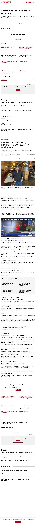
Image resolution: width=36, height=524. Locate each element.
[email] (21, 23)
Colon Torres (3, 204)
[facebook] (14, 23)
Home (2, 7)
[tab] (4, 80)
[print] (34, 23)
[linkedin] (16, 23)
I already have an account (18, 91)
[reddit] (19, 23)
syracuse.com (17, 240)
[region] (18, 82)
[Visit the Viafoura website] (32, 84)
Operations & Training (5, 139)
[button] (2, 2)
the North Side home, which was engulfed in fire (20, 204)
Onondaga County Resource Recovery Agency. (12, 368)
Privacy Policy (31, 519)
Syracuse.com (6, 333)
